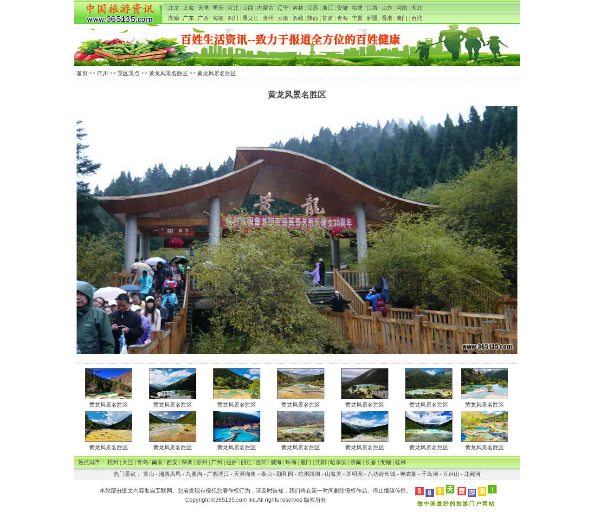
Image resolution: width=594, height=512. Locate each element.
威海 (276, 462)
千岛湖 (429, 474)
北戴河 (472, 474)
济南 (356, 462)
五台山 (451, 474)
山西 (247, 8)
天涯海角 (245, 474)
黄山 (148, 474)
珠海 (291, 462)
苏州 (201, 462)
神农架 (408, 474)
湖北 (416, 8)
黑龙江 (250, 18)
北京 (173, 8)
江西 (372, 8)
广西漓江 (218, 474)
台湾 (416, 18)
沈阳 (320, 462)
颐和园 (285, 474)
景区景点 (128, 73)
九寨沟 (194, 474)
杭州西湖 (309, 474)
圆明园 (354, 474)
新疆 (372, 18)
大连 (127, 462)
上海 (188, 8)
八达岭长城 (381, 474)
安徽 (342, 8)
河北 (233, 8)
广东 (188, 18)
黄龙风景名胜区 (168, 73)
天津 (203, 8)
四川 (233, 18)
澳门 (401, 18)
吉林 (297, 8)
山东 (387, 8)
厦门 (305, 462)
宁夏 (357, 18)
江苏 (312, 8)
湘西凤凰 (170, 474)
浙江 (327, 8)
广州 (216, 462)
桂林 (400, 462)
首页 (82, 73)
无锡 (385, 462)
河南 (401, 8)
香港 (387, 18)
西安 (172, 462)
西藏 (297, 18)
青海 (342, 18)
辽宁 (283, 8)
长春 (370, 462)
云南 (283, 18)
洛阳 (261, 462)
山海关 (333, 474)
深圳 (187, 462)
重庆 (218, 8)
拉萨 (231, 462)
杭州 (112, 462)
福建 (357, 8)
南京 (157, 462)
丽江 (246, 462)
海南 (218, 18)
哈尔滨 (338, 462)
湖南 (173, 18)
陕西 (312, 18)
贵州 (268, 18)
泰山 (266, 474)
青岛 (142, 462)
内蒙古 (265, 8)
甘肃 (327, 18)
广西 (203, 18)
